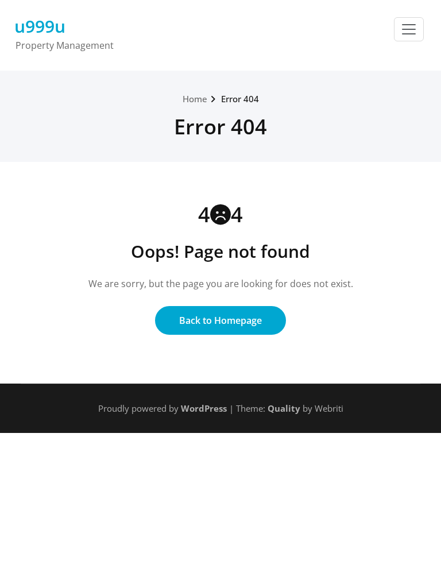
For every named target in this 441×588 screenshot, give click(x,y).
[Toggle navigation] (409, 29)
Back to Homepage (220, 320)
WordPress (204, 408)
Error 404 (240, 99)
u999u (39, 26)
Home (195, 99)
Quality (284, 408)
